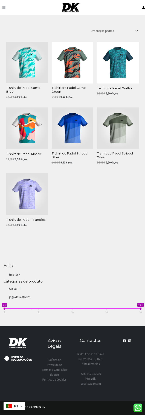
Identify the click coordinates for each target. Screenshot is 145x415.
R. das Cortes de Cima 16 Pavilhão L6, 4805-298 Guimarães (90, 359)
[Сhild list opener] (20, 289)
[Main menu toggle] (4, 8)
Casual (13, 289)
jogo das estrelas (19, 297)
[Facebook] (124, 340)
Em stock (14, 275)
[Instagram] (129, 340)
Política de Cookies (54, 380)
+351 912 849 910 (91, 374)
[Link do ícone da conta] (143, 7)
